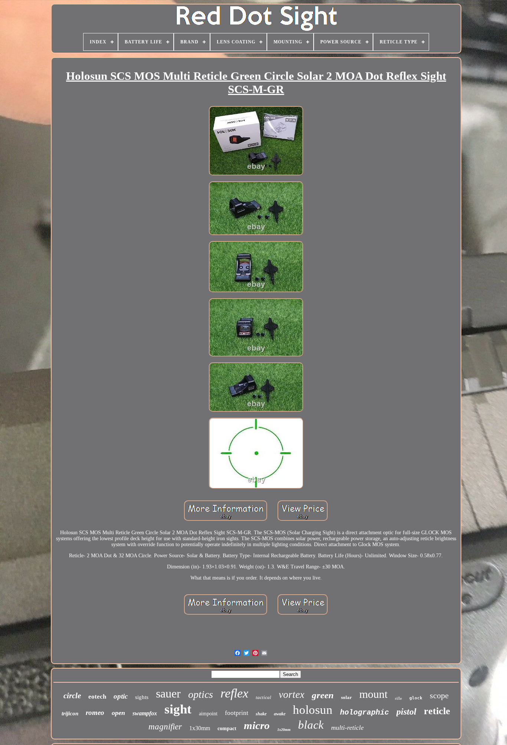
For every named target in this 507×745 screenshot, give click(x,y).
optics (200, 694)
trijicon (70, 713)
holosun (313, 709)
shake (261, 713)
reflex (234, 693)
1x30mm (199, 728)
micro (257, 725)
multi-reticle (347, 727)
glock (415, 698)
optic (121, 696)
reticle (437, 711)
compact (226, 728)
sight (178, 709)
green (323, 695)
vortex (291, 694)
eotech (97, 696)
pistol (406, 711)
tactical (263, 697)
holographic (364, 712)
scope (439, 695)
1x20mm (284, 730)
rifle (398, 698)
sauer (168, 693)
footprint (236, 712)
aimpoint (208, 713)
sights (141, 697)
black (311, 724)
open (118, 712)
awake (279, 713)
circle (72, 695)
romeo (95, 712)
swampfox (145, 713)
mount (373, 694)
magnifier (165, 726)
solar (346, 697)
